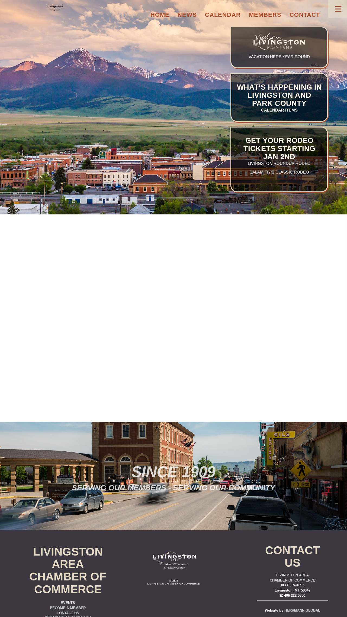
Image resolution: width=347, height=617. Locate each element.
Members (265, 14)
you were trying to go (203, 319)
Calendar (223, 14)
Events (68, 603)
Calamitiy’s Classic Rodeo (279, 172)
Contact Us (68, 613)
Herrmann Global (302, 610)
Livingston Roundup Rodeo (279, 163)
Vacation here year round (279, 57)
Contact (305, 14)
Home (159, 14)
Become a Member (68, 608)
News (187, 14)
